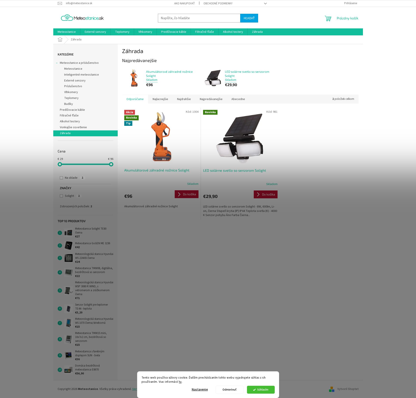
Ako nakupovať (184, 3)
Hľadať (249, 18)
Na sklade (74, 178)
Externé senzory (75, 80)
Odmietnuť (229, 390)
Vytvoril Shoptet (348, 389)
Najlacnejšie (160, 99)
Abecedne (238, 99)
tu (180, 382)
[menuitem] (66, 31)
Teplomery (71, 98)
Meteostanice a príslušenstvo (79, 63)
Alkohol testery (70, 121)
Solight (72, 196)
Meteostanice (73, 69)
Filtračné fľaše (69, 115)
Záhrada (65, 133)
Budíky (68, 104)
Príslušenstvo (73, 86)
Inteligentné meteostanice (81, 75)
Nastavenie (200, 389)
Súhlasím (262, 390)
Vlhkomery (71, 92)
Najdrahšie (184, 99)
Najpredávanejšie (211, 99)
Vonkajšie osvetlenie (73, 127)
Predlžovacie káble (72, 110)
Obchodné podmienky (218, 3)
